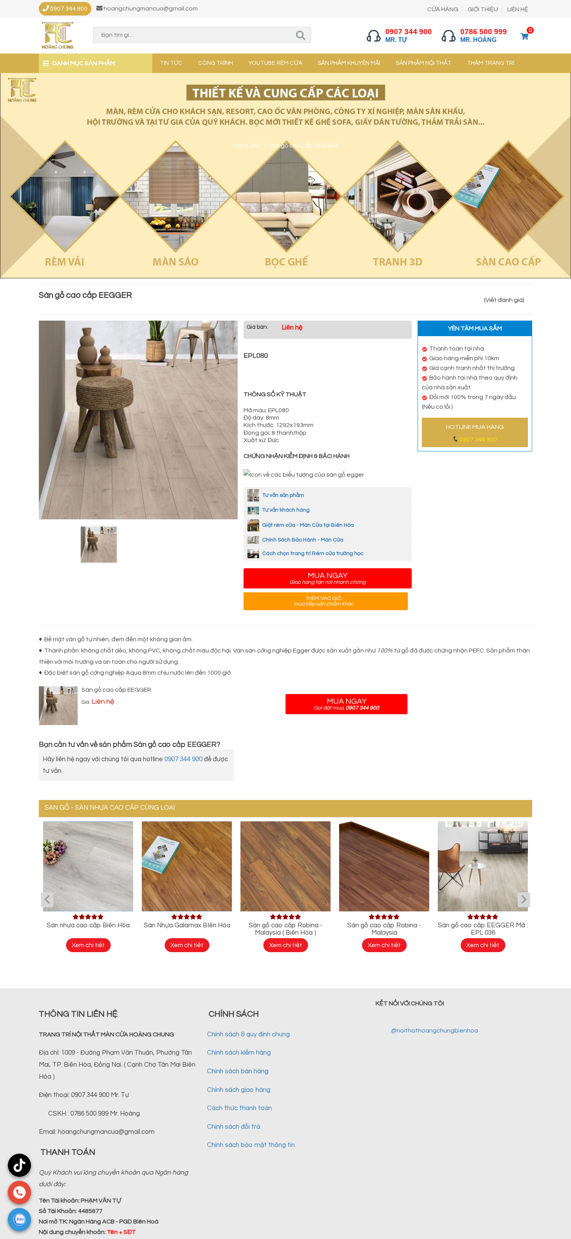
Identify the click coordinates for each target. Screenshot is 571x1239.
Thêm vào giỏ (323, 601)
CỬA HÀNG (442, 9)
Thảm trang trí (490, 63)
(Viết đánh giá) (504, 300)
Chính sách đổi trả (233, 1126)
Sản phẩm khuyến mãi (349, 63)
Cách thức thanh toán (239, 1108)
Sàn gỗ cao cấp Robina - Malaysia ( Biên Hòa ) (285, 929)
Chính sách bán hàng (237, 1071)
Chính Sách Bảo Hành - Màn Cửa (302, 540)
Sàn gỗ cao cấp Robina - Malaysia (384, 929)
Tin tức (171, 63)
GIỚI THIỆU (483, 9)
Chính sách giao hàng (238, 1089)
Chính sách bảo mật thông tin (251, 1145)
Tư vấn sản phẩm (282, 495)
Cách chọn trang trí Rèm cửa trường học (312, 553)
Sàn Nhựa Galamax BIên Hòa (187, 925)
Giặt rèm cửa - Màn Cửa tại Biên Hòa (307, 525)
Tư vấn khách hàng (285, 510)
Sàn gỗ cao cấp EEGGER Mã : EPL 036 (483, 929)
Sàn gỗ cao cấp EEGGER (116, 690)
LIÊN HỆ (517, 9)
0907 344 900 (478, 439)
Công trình (215, 63)
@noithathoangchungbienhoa (434, 1030)
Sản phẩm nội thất (423, 63)
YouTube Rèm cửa (275, 63)
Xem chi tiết (88, 945)
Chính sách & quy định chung (248, 1034)
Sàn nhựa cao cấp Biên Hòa (88, 925)
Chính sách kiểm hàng (239, 1052)
